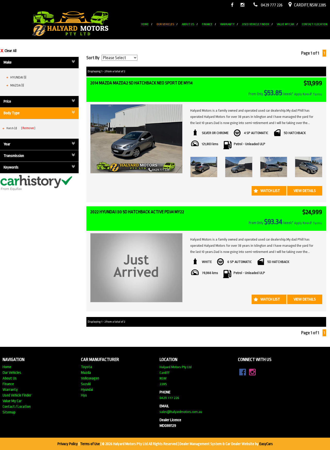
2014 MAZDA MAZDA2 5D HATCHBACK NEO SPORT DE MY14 (141, 83)
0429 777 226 (169, 398)
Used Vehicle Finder (255, 24)
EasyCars (266, 444)
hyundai (87, 389)
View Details (305, 191)
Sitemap (9, 412)
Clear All (10, 51)
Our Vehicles (165, 24)
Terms (317, 94)
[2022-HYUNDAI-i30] (136, 267)
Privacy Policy (68, 444)
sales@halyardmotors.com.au (181, 412)
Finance (207, 24)
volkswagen (90, 378)
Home (145, 24)
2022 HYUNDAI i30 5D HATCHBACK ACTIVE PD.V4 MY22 (137, 211)
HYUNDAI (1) (18, 77)
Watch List (270, 191)
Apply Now (301, 94)
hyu (84, 395)
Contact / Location (314, 24)
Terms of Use (90, 444)
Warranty (227, 24)
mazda (86, 372)
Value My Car (285, 24)
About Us (188, 24)
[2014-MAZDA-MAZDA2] (136, 138)
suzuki (86, 384)
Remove (28, 128)
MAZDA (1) (17, 85)
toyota (86, 367)
